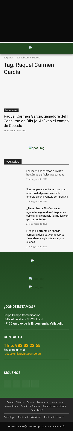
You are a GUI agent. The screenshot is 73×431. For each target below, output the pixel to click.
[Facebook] (7, 383)
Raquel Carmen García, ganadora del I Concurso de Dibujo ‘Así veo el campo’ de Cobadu (36, 121)
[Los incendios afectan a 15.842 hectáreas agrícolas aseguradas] (13, 176)
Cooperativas (11, 110)
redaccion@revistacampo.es (22, 353)
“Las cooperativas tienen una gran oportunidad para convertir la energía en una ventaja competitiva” (47, 193)
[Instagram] (16, 383)
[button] (8, 48)
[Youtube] (25, 383)
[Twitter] (35, 383)
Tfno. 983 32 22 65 (22, 345)
